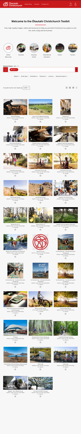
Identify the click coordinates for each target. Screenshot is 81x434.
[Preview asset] (15, 107)
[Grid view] (70, 88)
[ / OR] (16, 66)
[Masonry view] (66, 88)
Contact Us (45, 4)
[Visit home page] (12, 4)
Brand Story (28, 4)
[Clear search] (76, 69)
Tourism (36, 4)
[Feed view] (76, 88)
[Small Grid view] (73, 88)
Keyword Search (11, 65)
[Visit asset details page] (15, 122)
